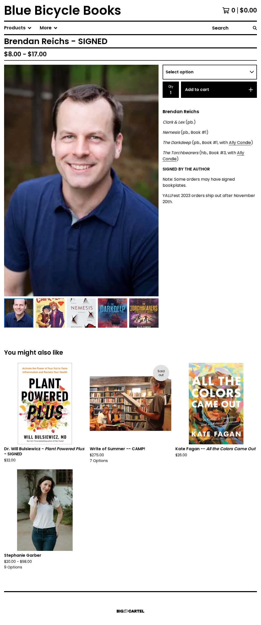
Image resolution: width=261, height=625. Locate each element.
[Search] (255, 28)
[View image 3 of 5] (81, 313)
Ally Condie (240, 142)
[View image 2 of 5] (50, 313)
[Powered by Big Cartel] (130, 611)
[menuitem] (18, 28)
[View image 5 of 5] (144, 313)
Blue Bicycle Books (62, 10)
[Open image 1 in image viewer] (81, 180)
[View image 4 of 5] (112, 313)
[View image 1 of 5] (18, 313)
